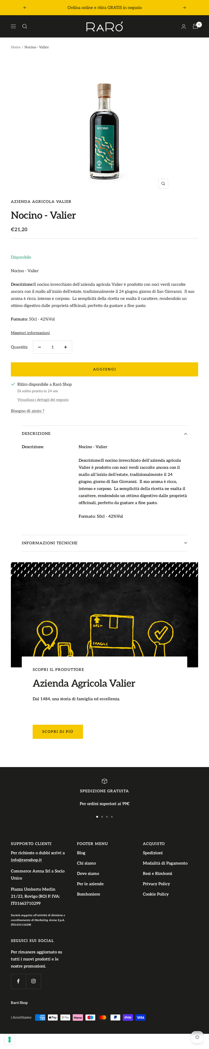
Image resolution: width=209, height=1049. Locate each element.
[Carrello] (195, 26)
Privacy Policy (156, 883)
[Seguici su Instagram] (33, 981)
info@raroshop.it (26, 860)
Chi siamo (86, 863)
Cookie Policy (156, 894)
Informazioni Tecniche (50, 543)
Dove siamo (88, 873)
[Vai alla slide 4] (112, 817)
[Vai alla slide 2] (102, 817)
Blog (81, 852)
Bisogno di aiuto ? (27, 411)
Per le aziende (90, 883)
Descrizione (36, 433)
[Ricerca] (24, 26)
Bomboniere (88, 894)
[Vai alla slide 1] (97, 817)
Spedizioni (153, 852)
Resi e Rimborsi (157, 873)
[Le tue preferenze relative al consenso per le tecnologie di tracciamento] (9, 1039)
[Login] (183, 26)
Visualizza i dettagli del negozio (43, 400)
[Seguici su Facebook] (18, 981)
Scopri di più (57, 732)
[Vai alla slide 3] (107, 817)
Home (16, 47)
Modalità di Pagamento (165, 863)
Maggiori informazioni (30, 333)
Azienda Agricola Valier (41, 201)
